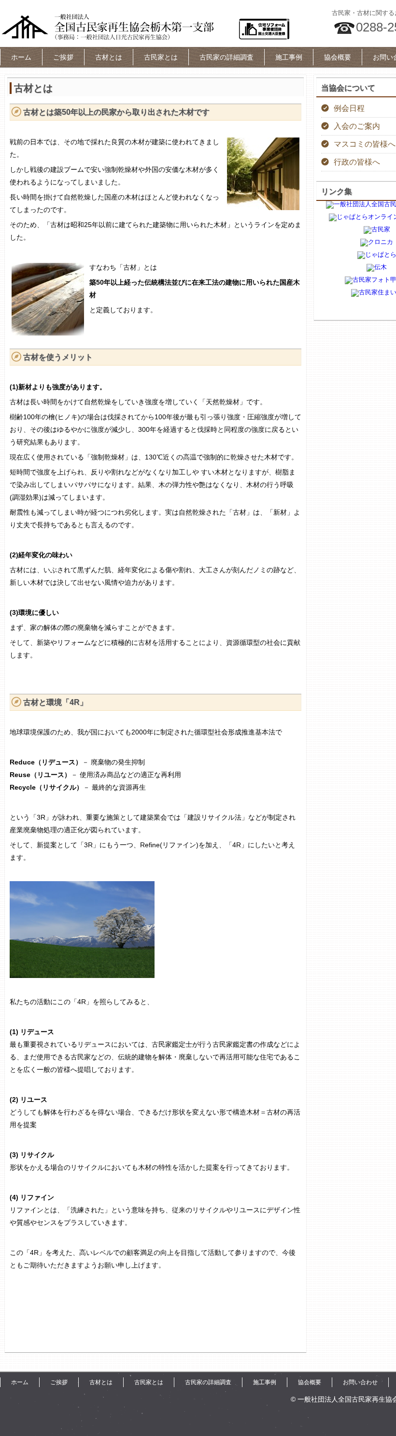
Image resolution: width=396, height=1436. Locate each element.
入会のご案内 (357, 126)
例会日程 (349, 108)
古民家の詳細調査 (226, 57)
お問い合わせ (360, 1382)
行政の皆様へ (357, 162)
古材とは (108, 57)
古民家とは (161, 57)
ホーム (21, 57)
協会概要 (337, 57)
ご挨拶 (63, 57)
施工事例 (288, 57)
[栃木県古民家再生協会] (145, 26)
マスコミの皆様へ (365, 144)
